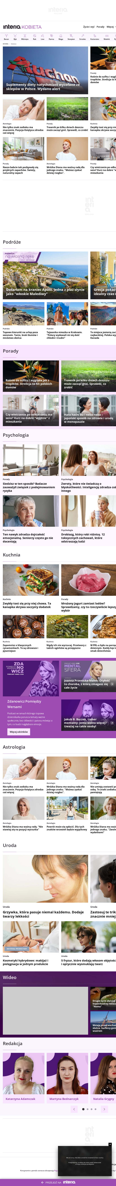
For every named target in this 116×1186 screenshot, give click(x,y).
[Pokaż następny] (104, 1109)
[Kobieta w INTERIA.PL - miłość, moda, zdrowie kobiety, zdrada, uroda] (32, 27)
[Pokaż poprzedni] (74, 1109)
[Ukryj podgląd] (110, 1144)
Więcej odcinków (19, 731)
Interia (5, 44)
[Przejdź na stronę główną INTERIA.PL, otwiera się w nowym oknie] (12, 27)
